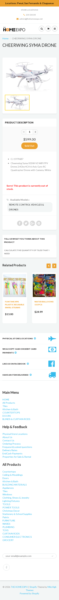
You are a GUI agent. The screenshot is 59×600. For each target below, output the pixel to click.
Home (5, 38)
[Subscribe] (52, 556)
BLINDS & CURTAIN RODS (16, 419)
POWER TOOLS (10, 507)
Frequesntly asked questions (17, 447)
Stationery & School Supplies (17, 514)
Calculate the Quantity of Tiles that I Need (26, 252)
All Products (8, 402)
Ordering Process (11, 443)
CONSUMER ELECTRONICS (17, 536)
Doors (5, 478)
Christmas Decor (11, 510)
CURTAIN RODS (11, 533)
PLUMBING (8, 527)
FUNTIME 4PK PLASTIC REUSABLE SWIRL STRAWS (14, 304)
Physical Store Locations (15, 434)
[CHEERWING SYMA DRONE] (29, 77)
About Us (7, 437)
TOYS (5, 530)
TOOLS (6, 504)
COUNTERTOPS (11, 412)
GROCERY (8, 540)
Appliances (8, 487)
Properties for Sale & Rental (16, 456)
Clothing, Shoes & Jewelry (15, 497)
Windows (7, 494)
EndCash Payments (12, 453)
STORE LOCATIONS (29, 10)
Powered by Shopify (29, 593)
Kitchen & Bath (10, 409)
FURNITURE (8, 520)
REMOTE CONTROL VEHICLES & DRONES (26, 207)
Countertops (9, 471)
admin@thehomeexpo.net (31, 19)
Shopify (33, 587)
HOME (5, 399)
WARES (6, 523)
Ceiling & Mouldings (12, 474)
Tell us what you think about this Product (24, 240)
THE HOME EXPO (19, 587)
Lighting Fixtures (11, 501)
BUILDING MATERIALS (14, 484)
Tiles (5, 406)
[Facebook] (6, 567)
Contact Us (8, 440)
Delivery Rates (9, 450)
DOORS (6, 415)
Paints (5, 517)
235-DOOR (31, 15)
